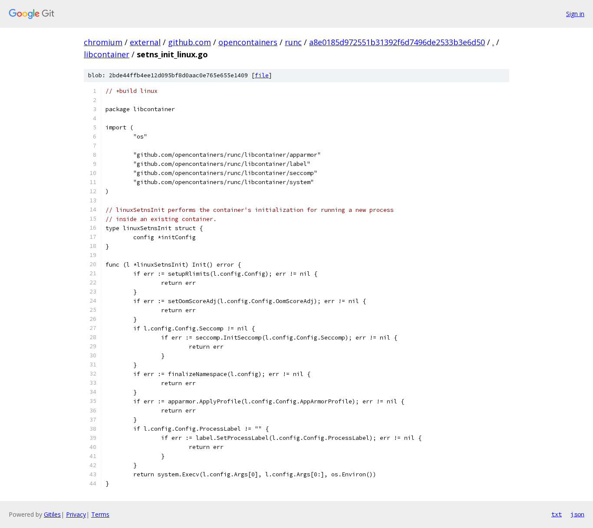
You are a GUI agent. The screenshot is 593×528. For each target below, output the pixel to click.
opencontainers (247, 42)
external (145, 42)
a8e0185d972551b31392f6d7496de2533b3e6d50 (397, 42)
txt (556, 514)
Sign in (575, 14)
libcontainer (106, 54)
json (577, 514)
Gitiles (52, 514)
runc (293, 42)
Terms (100, 514)
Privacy (76, 514)
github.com (189, 42)
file (262, 75)
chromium (103, 42)
